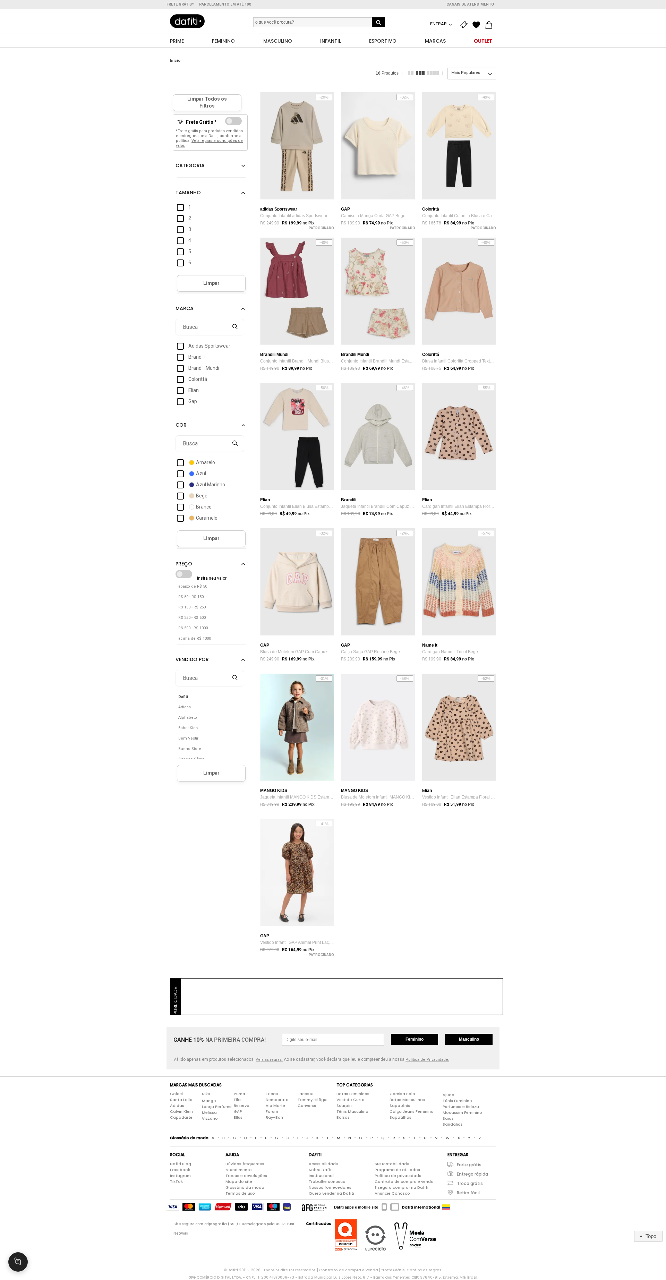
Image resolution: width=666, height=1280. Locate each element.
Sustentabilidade (392, 1163)
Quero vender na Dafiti (331, 1193)
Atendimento (238, 1169)
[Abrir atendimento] (18, 1262)
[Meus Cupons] (465, 25)
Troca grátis (470, 1183)
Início (175, 60)
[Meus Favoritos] (478, 25)
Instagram (180, 1175)
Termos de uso (240, 1193)
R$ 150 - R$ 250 (192, 607)
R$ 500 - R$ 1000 (193, 628)
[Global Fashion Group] (314, 1207)
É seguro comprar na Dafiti (401, 1187)
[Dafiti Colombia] (446, 1207)
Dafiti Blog (180, 1163)
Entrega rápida (472, 1174)
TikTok (176, 1181)
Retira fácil (468, 1193)
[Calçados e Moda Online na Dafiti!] (187, 21)
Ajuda (448, 1094)
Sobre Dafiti (321, 1169)
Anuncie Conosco (392, 1193)
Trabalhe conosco (327, 1181)
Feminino (414, 1039)
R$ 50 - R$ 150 (191, 597)
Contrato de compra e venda (404, 1181)
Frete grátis (469, 1165)
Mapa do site (238, 1181)
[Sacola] (490, 25)
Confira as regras (424, 1270)
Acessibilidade (323, 1163)
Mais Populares (465, 72)
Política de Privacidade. (427, 1059)
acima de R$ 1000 (194, 638)
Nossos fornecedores (330, 1187)
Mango (209, 1100)
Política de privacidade (398, 1175)
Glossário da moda (244, 1187)
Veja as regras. (269, 1059)
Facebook (180, 1169)
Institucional (321, 1175)
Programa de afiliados (397, 1169)
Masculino (469, 1039)
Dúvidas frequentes (244, 1163)
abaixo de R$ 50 (192, 586)
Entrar (439, 23)
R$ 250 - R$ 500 (192, 617)
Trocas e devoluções (246, 1175)
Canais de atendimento (470, 4)
